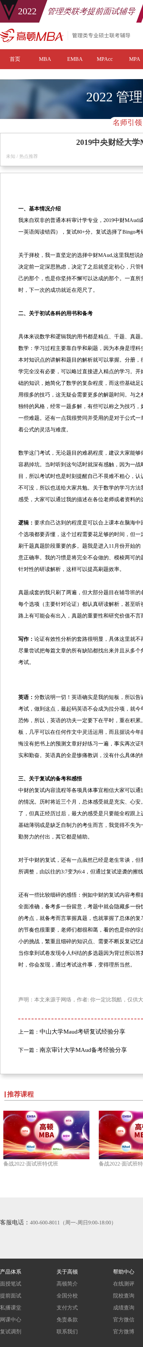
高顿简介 (67, 1284)
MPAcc (105, 59)
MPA (134, 59)
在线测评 (123, 1284)
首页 (15, 59)
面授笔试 (10, 1284)
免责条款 (67, 1319)
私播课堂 (10, 1307)
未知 (10, 156)
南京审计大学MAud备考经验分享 (83, 1050)
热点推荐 (28, 156)
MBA (45, 59)
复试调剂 (10, 1331)
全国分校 (67, 1295)
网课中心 (10, 1319)
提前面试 (10, 1295)
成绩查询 (123, 1307)
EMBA (75, 59)
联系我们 (67, 1331)
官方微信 (123, 1319)
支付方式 (67, 1307)
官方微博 (123, 1331)
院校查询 (123, 1295)
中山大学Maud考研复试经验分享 (82, 1031)
